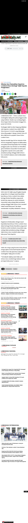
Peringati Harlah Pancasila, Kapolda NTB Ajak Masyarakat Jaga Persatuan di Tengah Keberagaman (14, 461)
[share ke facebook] (2, 94)
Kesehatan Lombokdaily (7, 41)
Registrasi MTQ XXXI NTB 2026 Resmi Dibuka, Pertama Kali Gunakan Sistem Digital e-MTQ (12, 452)
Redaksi (3, 90)
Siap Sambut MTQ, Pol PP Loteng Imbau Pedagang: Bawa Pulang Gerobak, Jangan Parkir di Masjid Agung (14, 456)
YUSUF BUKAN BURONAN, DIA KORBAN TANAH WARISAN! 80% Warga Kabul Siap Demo (12, 386)
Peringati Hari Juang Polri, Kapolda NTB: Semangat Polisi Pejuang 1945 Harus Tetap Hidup (13, 370)
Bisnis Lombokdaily (18, 41)
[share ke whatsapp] (7, 94)
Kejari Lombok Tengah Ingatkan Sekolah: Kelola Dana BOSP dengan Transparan (9, 338)
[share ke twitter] (5, 94)
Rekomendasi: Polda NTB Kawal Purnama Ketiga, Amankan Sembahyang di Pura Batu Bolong (8, 316)
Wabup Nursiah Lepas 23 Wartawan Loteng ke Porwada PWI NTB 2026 (12, 444)
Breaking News (9, 268)
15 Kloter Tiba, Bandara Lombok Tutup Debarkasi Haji (13, 448)
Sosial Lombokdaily (7, 82)
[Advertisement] (14, 18)
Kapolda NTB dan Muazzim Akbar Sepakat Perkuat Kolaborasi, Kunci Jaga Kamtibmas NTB (8, 331)
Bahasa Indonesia (8, 521)
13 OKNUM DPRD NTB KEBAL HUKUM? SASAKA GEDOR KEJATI (12, 382)
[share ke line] (13, 94)
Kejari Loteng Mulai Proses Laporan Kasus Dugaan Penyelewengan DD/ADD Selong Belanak (13, 374)
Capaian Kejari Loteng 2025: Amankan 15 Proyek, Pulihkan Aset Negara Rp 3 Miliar (13, 378)
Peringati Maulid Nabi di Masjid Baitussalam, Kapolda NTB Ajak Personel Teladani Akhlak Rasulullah (9, 308)
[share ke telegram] (10, 94)
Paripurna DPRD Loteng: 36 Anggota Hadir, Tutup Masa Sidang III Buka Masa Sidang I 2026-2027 (9, 323)
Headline (15, 268)
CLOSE (25, 491)
